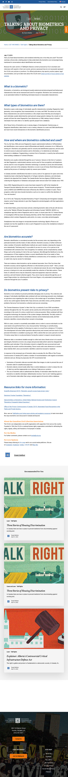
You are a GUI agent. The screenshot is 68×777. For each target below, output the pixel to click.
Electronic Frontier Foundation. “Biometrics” (17, 395)
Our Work (48, 757)
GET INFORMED (14, 45)
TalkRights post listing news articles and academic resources (32, 413)
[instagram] (12, 1)
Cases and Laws (11, 586)
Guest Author (28, 33)
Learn (29, 19)
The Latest (48, 760)
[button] (65, 7)
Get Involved (48, 763)
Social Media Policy (48, 769)
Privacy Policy (48, 766)
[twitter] (3, 1)
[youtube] (9, 1)
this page (22, 442)
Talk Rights (37, 19)
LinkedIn (27, 445)
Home (6, 45)
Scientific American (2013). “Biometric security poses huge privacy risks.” (26, 391)
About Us (48, 753)
